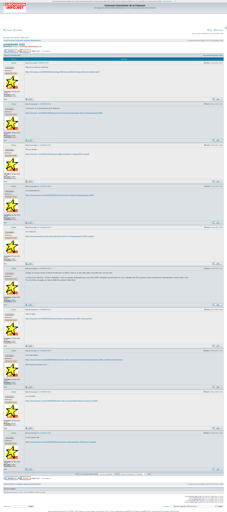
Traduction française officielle (160, 511)
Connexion (8, 30)
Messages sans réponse (11, 37)
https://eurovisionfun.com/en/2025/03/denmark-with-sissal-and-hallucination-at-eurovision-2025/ (61, 401)
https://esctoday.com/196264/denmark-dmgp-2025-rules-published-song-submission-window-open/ (62, 72)
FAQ (210, 30)
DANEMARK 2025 (14, 44)
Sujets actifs (24, 37)
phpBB (127, 511)
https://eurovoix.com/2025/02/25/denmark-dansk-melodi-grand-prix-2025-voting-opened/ (58, 319)
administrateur (33, 46)
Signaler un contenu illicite (87, 511)
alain (40, 46)
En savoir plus (167, 1)
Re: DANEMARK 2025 (44, 104)
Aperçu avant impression (12, 55)
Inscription (18, 30)
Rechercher (219, 30)
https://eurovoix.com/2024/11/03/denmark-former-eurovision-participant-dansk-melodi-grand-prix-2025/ (63, 113)
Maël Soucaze (175, 511)
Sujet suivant (219, 55)
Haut (5, 99)
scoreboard (23, 46)
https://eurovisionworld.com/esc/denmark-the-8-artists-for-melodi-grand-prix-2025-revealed (59, 236)
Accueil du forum (9, 40)
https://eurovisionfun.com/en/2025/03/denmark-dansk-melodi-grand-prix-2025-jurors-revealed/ (60, 442)
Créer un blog (109, 511)
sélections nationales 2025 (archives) (28, 40)
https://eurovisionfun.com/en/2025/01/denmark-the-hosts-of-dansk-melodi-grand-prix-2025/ (59, 195)
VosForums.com (64, 511)
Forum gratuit (100, 511)
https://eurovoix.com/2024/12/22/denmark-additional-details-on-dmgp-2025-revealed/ (57, 154)
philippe (16, 46)
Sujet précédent (208, 55)
